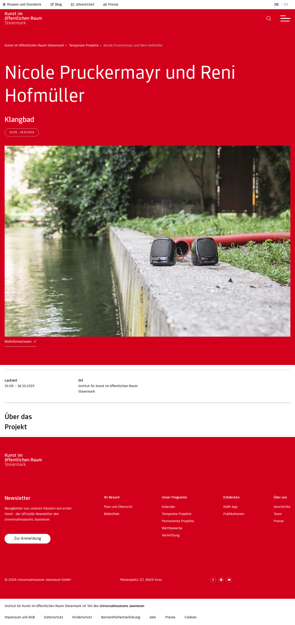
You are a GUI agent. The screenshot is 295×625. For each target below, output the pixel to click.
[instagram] (221, 580)
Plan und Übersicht (118, 507)
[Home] (30, 18)
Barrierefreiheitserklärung (120, 617)
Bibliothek (111, 514)
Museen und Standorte (24, 4)
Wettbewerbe (172, 528)
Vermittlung (171, 535)
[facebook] (213, 580)
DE (276, 4)
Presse (113, 4)
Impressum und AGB (20, 617)
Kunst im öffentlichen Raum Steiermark (34, 45)
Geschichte (282, 507)
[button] (268, 18)
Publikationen (233, 514)
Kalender (168, 507)
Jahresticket (85, 4)
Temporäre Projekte (84, 45)
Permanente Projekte (178, 521)
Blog (58, 4)
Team (278, 514)
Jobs (152, 617)
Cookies (191, 617)
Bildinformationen (18, 342)
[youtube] (229, 580)
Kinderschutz (82, 617)
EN (286, 4)
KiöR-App (230, 507)
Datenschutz (53, 617)
